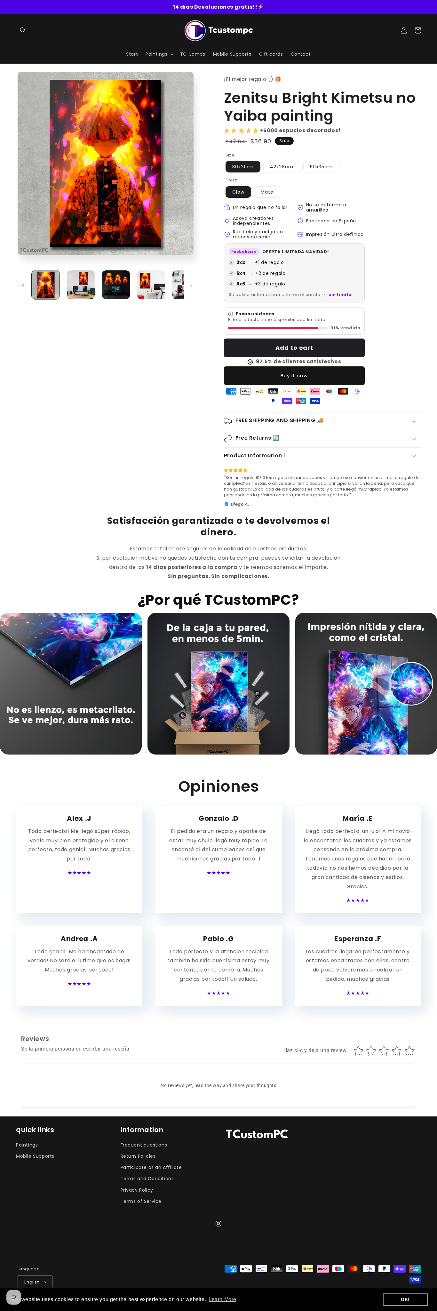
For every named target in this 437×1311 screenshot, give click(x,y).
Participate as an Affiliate (151, 1167)
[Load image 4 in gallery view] (151, 284)
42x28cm (281, 167)
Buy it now (294, 375)
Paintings (27, 1145)
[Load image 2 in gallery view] (81, 284)
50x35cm (321, 167)
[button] (23, 30)
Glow (238, 192)
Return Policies (138, 1156)
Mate (267, 192)
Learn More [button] (222, 1299)
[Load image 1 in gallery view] (46, 284)
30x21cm (243, 167)
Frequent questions (144, 1145)
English (32, 1282)
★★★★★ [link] (79, 872)
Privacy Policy (137, 1190)
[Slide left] (23, 286)
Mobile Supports (35, 1156)
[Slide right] (191, 286)
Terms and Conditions (147, 1178)
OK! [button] (405, 1299)
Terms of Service (141, 1201)
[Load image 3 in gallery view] (116, 284)
